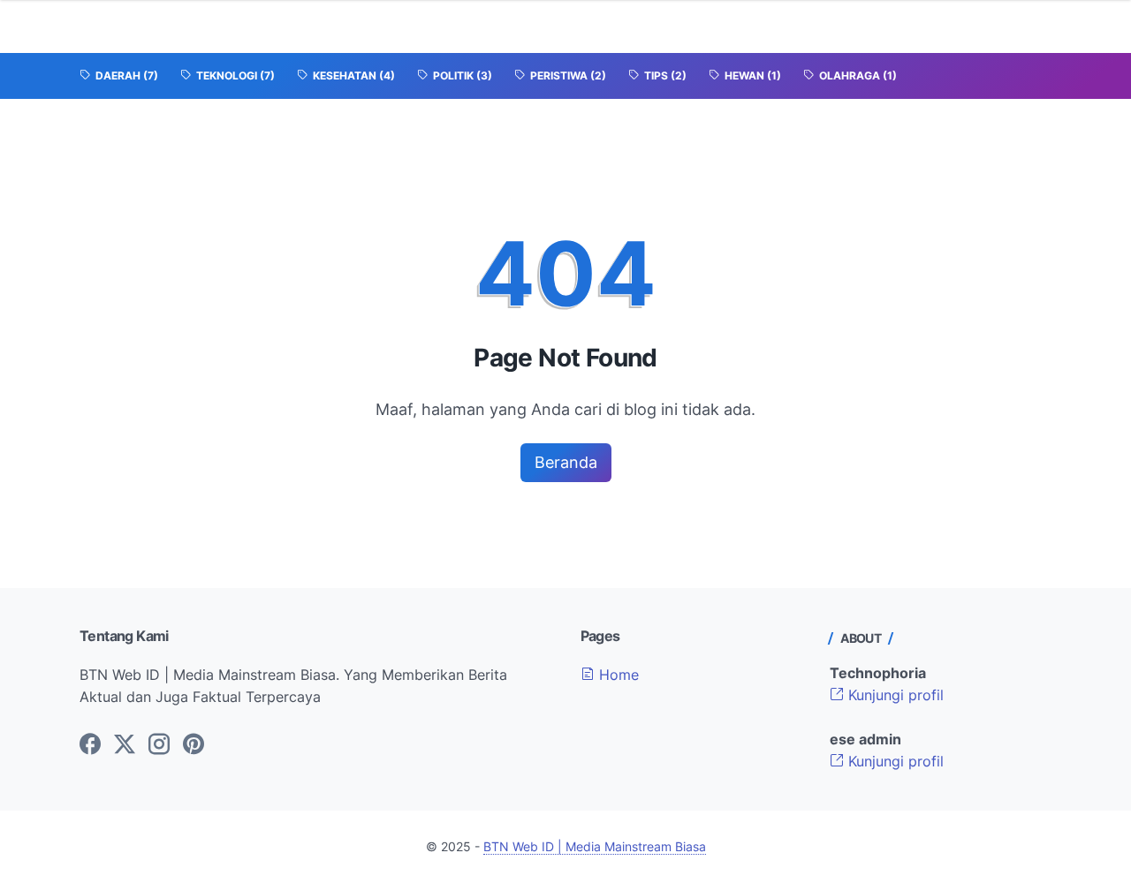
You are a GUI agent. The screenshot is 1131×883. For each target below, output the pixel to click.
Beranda (566, 462)
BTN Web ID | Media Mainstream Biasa (594, 846)
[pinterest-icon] (193, 745)
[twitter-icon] (124, 745)
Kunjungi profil (894, 695)
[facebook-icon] (90, 745)
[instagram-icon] (159, 745)
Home (617, 674)
